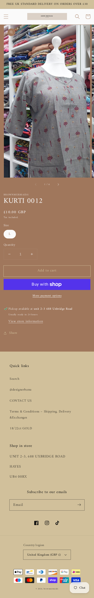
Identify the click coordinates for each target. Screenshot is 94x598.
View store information (25, 321)
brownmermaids (51, 589)
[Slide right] (58, 184)
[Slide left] (36, 184)
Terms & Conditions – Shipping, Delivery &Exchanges (40, 415)
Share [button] (13, 333)
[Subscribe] (79, 505)
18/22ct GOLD (21, 428)
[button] (6, 16)
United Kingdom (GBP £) (44, 555)
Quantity (9, 245)
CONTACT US (21, 401)
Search (15, 379)
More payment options (47, 296)
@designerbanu (21, 390)
